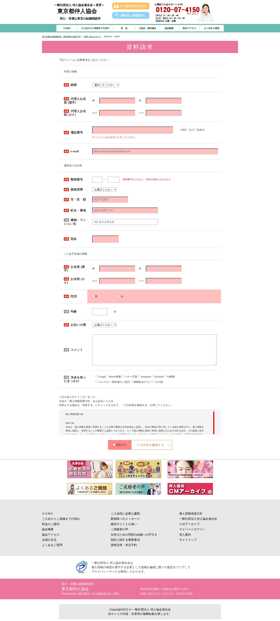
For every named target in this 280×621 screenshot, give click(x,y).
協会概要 (48, 529)
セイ (94, 112)
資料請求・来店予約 (124, 545)
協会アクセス (50, 534)
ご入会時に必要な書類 (125, 513)
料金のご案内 (50, 524)
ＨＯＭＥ (48, 513)
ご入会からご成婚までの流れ (61, 518)
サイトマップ (188, 539)
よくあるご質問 (52, 545)
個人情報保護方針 (191, 513)
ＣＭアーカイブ (189, 524)
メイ (141, 112)
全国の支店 (49, 539)
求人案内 (185, 534)
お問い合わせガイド (92, 36)
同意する (121, 444)
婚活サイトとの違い (124, 524)
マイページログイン (192, 529)
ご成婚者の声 (119, 529)
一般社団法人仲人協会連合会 (198, 518)
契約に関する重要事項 (125, 539)
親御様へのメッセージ (125, 518)
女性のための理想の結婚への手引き (134, 534)
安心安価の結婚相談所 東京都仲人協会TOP (61, 36)
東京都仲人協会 (77, 11)
